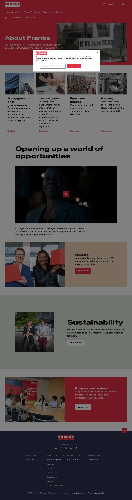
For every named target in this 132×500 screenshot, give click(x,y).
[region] (66, 61)
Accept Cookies (74, 66)
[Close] (97, 52)
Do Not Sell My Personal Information (52, 66)
